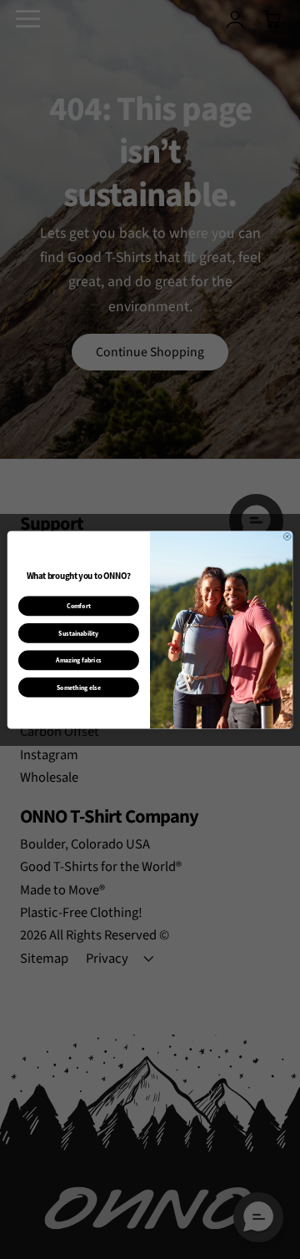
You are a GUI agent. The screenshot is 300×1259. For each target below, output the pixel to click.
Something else (79, 687)
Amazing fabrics (78, 660)
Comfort (79, 606)
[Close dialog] (287, 536)
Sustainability (78, 632)
